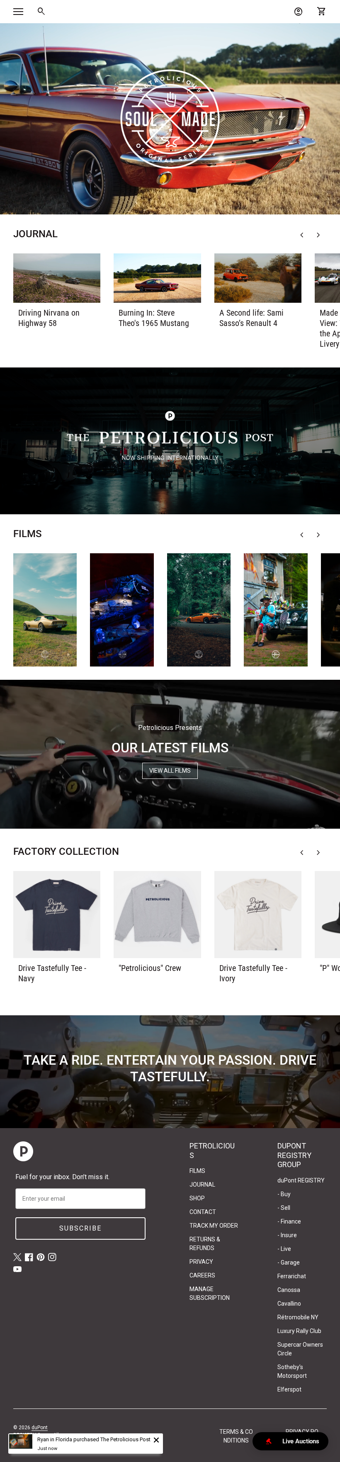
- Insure (287, 1235)
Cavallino (289, 1303)
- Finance (289, 1221)
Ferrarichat (291, 1276)
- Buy (284, 1194)
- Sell (283, 1207)
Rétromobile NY (297, 1317)
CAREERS (202, 1275)
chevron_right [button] (318, 235)
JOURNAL (202, 1184)
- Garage (288, 1262)
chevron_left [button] (302, 235)
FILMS (197, 1171)
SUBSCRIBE (80, 1228)
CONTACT (202, 1212)
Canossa (288, 1290)
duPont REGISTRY (301, 1180)
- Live (284, 1248)
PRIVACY (201, 1261)
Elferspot (289, 1389)
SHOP (197, 1198)
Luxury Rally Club (299, 1331)
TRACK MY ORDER (213, 1225)
